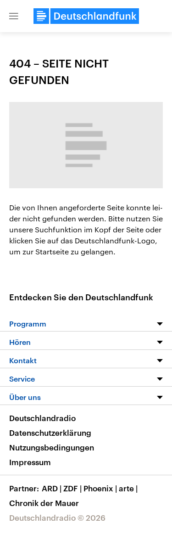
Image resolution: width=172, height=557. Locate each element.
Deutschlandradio (42, 417)
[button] (13, 16)
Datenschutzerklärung (50, 432)
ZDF (72, 488)
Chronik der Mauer (44, 502)
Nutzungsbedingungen (51, 447)
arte (128, 488)
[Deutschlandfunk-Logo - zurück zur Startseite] (86, 16)
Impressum (30, 462)
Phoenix (100, 488)
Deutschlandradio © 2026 (57, 517)
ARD (51, 488)
